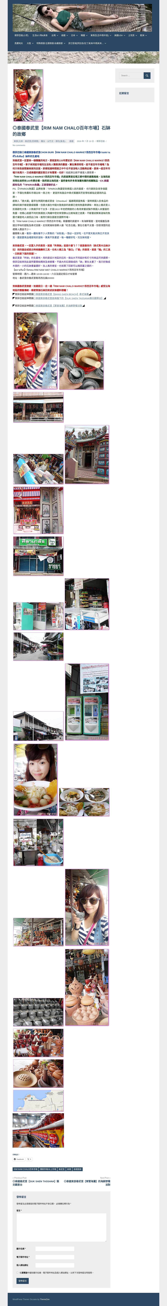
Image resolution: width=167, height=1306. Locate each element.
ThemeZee (45, 1299)
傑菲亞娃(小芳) (21, 35)
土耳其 (131, 35)
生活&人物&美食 (40, 35)
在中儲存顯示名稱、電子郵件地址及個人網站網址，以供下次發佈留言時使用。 (57, 1273)
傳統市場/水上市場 (48, 1169)
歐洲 (142, 35)
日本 (73, 35)
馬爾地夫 (19, 43)
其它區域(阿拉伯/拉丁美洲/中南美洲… (86, 43)
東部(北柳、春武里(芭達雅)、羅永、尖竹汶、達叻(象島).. (40, 141)
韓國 (83, 35)
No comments (19, 145)
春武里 (62, 1169)
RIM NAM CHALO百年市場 (25, 1169)
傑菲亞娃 (100, 141)
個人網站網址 (22, 1265)
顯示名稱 (21, 1249)
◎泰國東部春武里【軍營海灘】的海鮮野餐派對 (57, 305)
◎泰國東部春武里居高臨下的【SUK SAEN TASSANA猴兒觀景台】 (68, 298)
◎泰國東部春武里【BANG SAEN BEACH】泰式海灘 (61, 294)
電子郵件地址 (23, 1257)
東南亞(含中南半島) (100, 35)
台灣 (53, 35)
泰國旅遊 (77, 1169)
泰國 (63, 35)
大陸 (29, 43)
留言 (19, 1211)
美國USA (118, 35)
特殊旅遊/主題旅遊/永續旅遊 (50, 43)
